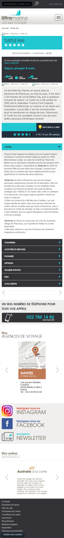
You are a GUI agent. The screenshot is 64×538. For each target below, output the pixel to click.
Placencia (38, 53)
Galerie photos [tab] (12, 269)
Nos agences (55, 4)
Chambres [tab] (9, 242)
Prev (4, 292)
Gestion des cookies (12, 534)
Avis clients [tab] (10, 283)
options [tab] (8, 263)
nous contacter (11, 63)
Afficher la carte (51, 127)
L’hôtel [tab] (8, 146)
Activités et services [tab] (14, 249)
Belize (49, 53)
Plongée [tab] (8, 256)
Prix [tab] (6, 276)
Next (60, 292)
